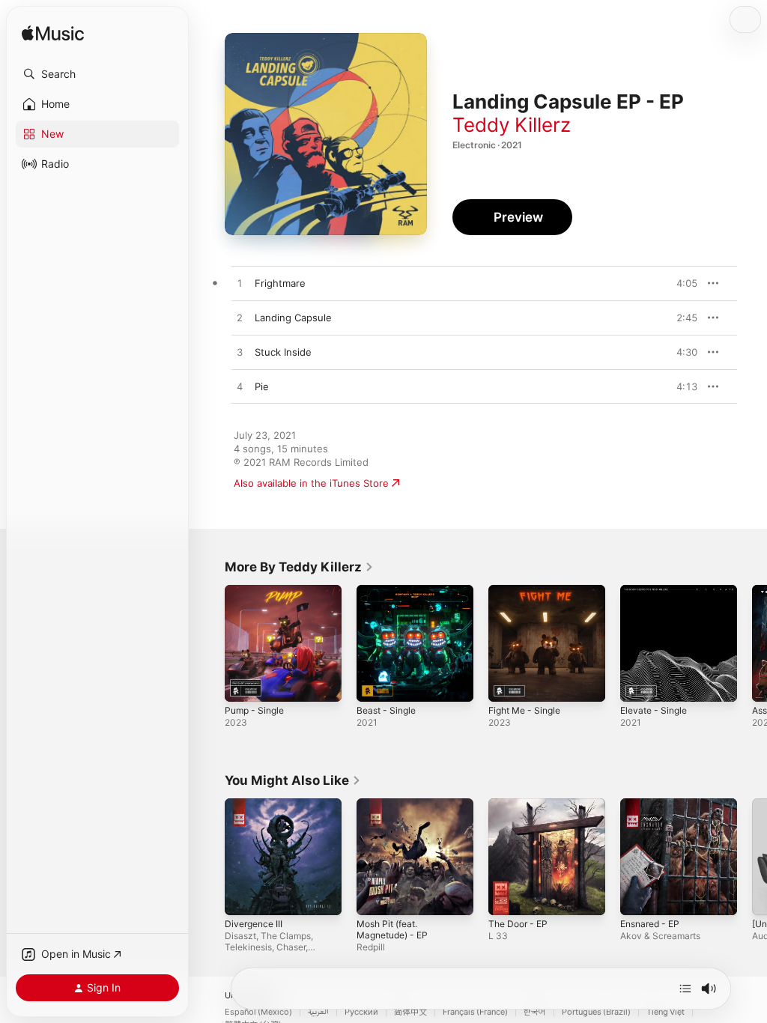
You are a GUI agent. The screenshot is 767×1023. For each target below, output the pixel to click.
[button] (97, 74)
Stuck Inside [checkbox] (283, 352)
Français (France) (475, 1012)
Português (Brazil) (596, 1012)
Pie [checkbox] (262, 386)
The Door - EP (518, 923)
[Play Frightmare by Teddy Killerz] (240, 284)
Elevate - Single (653, 710)
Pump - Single (254, 710)
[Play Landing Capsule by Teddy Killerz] (240, 318)
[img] (53, 34)
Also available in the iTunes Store (311, 483)
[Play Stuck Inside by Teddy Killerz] (240, 352)
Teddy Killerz (511, 124)
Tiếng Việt (665, 1012)
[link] (299, 567)
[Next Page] (752, 643)
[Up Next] (685, 988)
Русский (361, 1012)
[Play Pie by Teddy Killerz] (240, 387)
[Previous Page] (209, 643)
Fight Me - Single (524, 710)
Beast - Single (386, 710)
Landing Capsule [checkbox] (293, 318)
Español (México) (258, 1012)
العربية (318, 1012)
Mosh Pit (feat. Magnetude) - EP (392, 929)
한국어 (535, 1012)
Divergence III (253, 923)
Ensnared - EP (649, 923)
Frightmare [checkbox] (280, 283)
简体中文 (410, 1012)
